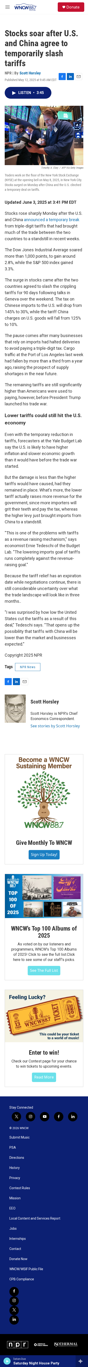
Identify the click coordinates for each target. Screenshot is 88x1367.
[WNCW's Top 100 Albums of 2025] (44, 896)
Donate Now (18, 1259)
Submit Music (19, 1137)
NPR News (27, 667)
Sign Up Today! (44, 854)
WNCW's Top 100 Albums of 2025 (44, 932)
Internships (17, 1239)
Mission (15, 1198)
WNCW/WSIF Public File (26, 1269)
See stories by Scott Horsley (55, 725)
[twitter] (14, 1310)
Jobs (13, 1228)
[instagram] (14, 1301)
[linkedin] (14, 1320)
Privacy (14, 1178)
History (14, 1168)
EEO (12, 1208)
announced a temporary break (51, 219)
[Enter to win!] (44, 1016)
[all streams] (82, 1361)
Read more (44, 1077)
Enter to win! (44, 1052)
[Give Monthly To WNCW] (44, 793)
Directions (16, 1158)
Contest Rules (19, 1188)
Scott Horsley (30, 73)
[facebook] (14, 1291)
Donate (73, 7)
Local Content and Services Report (34, 1218)
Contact (15, 1249)
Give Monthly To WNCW (44, 842)
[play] (7, 1361)
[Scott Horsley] (15, 709)
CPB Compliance (21, 1279)
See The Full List (44, 970)
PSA (12, 1147)
